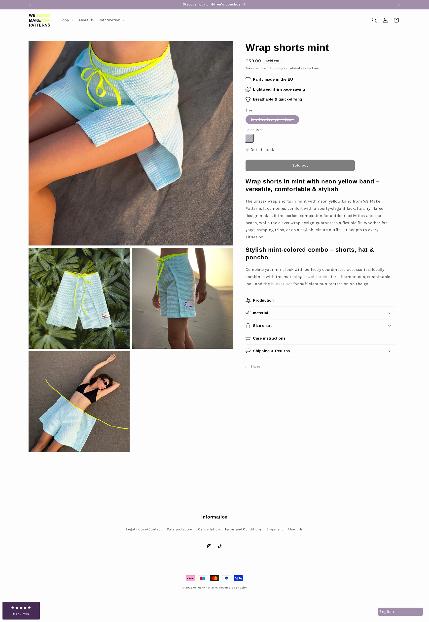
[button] (67, 20)
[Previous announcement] (30, 4)
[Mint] (249, 138)
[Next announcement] (398, 4)
